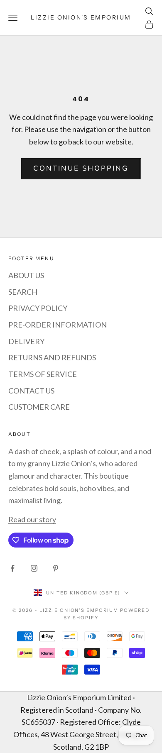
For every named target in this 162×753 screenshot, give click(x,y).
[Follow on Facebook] (12, 568)
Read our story (32, 519)
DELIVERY (26, 341)
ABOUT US (26, 275)
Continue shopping (80, 168)
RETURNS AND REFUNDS (52, 357)
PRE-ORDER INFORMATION (57, 324)
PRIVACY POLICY (37, 308)
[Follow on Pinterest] (56, 568)
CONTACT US (31, 390)
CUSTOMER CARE (39, 406)
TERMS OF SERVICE (42, 374)
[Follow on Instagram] (34, 568)
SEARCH (22, 291)
